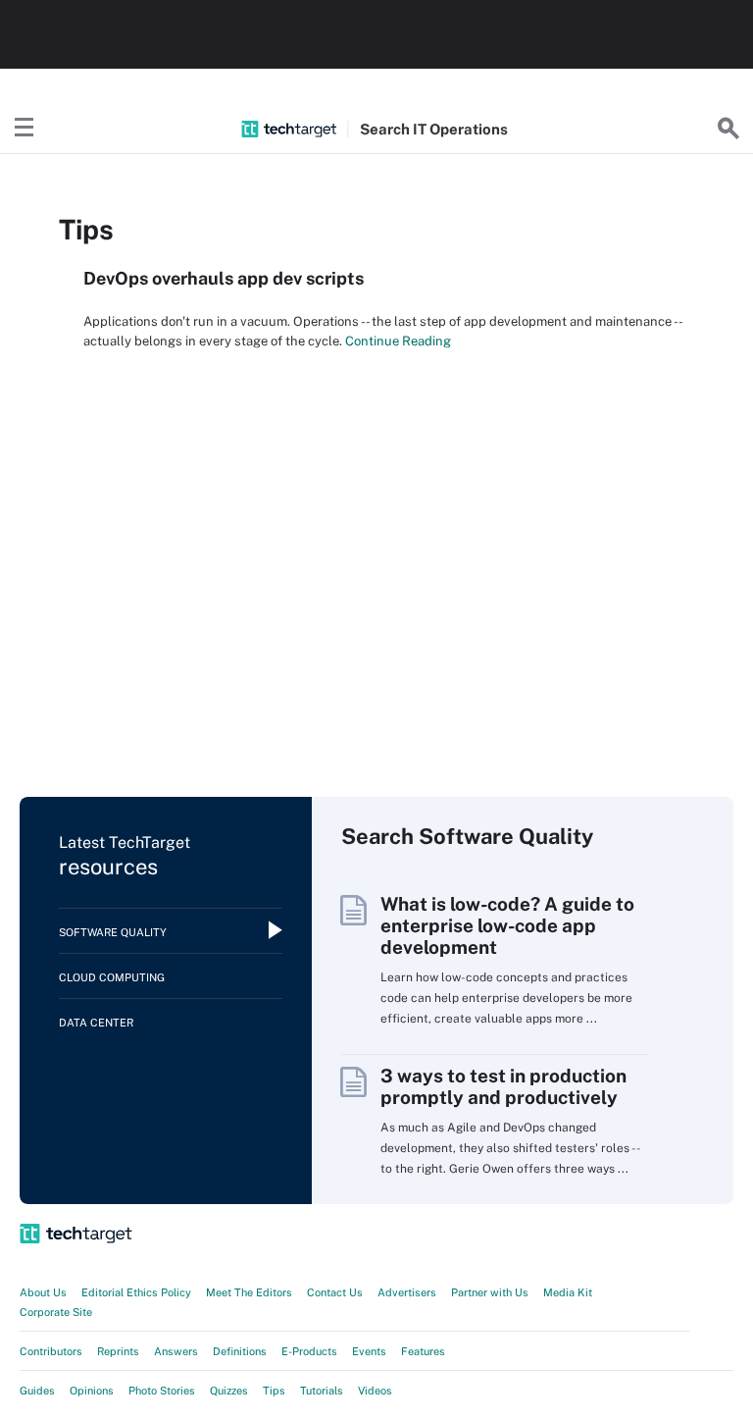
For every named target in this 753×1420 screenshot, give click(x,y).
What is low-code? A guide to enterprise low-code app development (507, 925)
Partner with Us (489, 1292)
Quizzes (229, 1390)
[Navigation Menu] (24, 128)
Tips (274, 1390)
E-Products (309, 1351)
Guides (37, 1390)
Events (369, 1351)
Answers (176, 1351)
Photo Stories (161, 1390)
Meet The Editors (249, 1292)
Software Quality (113, 932)
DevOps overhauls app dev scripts (223, 278)
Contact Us (335, 1292)
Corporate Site (56, 1312)
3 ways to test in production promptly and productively (503, 1086)
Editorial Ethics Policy (136, 1292)
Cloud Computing (112, 977)
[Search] (728, 128)
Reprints (118, 1351)
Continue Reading (396, 341)
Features (423, 1351)
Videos (375, 1390)
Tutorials (321, 1390)
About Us (43, 1292)
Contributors (51, 1351)
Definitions (240, 1351)
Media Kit (567, 1292)
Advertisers (406, 1292)
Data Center (96, 1022)
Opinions (92, 1390)
